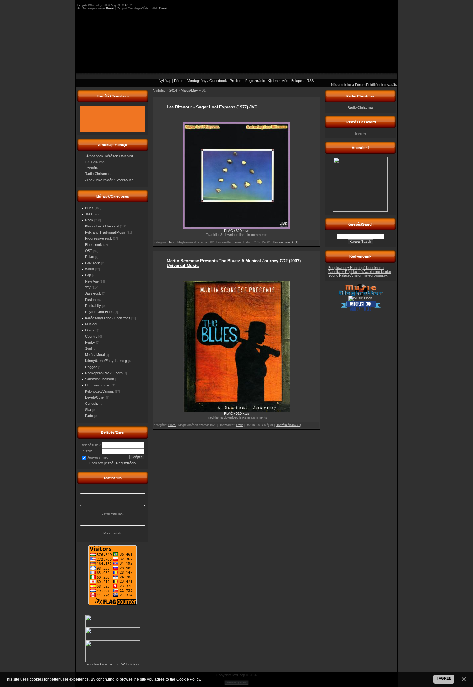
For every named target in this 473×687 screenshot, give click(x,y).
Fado (89, 416)
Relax (89, 257)
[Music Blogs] (360, 298)
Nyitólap (165, 81)
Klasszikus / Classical (102, 226)
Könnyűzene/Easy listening (106, 361)
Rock (89, 220)
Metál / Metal (95, 355)
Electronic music (98, 385)
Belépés (297, 81)
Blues (89, 208)
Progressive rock (98, 238)
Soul (88, 348)
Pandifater (336, 272)
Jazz (89, 214)
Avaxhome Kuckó (377, 272)
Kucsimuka (375, 268)
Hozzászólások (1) (285, 242)
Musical (91, 324)
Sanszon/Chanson (99, 379)
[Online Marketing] (360, 309)
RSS (310, 81)
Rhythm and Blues (99, 312)
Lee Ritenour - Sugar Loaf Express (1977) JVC (212, 107)
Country (91, 336)
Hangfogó (358, 268)
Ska (88, 410)
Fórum (179, 81)
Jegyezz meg (97, 457)
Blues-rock (93, 244)
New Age (92, 281)
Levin (237, 242)
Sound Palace (339, 275)
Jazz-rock (93, 293)
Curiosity (92, 403)
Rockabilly (93, 306)
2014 (173, 90)
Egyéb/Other (95, 397)
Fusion (90, 300)
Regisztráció (255, 81)
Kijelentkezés (278, 81)
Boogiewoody (339, 268)
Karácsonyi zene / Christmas (107, 318)
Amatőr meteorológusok (369, 275)
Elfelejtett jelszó (101, 463)
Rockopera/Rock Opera (104, 373)
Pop (88, 275)
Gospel (90, 330)
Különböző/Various (99, 391)
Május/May (189, 90)
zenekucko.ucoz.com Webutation (113, 664)
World (89, 269)
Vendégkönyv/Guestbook (207, 81)
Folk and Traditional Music (105, 232)
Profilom (236, 81)
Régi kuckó (354, 272)
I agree (444, 678)
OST (88, 251)
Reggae (91, 367)
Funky (90, 342)
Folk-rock (92, 263)
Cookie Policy (188, 679)
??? (88, 287)
